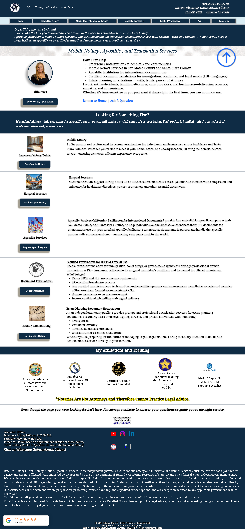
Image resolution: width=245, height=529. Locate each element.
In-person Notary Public (35, 155)
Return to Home (95, 100)
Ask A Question (121, 100)
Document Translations (36, 281)
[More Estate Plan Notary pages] (60, 21)
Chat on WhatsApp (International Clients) (201, 7)
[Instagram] (122, 434)
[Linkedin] (132, 434)
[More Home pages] (25, 21)
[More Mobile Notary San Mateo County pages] (109, 21)
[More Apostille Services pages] (143, 21)
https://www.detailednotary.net (135, 523)
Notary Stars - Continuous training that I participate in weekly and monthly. (166, 380)
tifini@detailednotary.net (215, 4)
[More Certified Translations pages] (181, 21)
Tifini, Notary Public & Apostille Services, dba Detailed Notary (44, 445)
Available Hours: (14, 432)
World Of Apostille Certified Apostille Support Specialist (209, 382)
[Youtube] (113, 434)
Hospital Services (35, 193)
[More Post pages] (203, 21)
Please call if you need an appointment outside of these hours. (44, 442)
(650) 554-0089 (122, 423)
